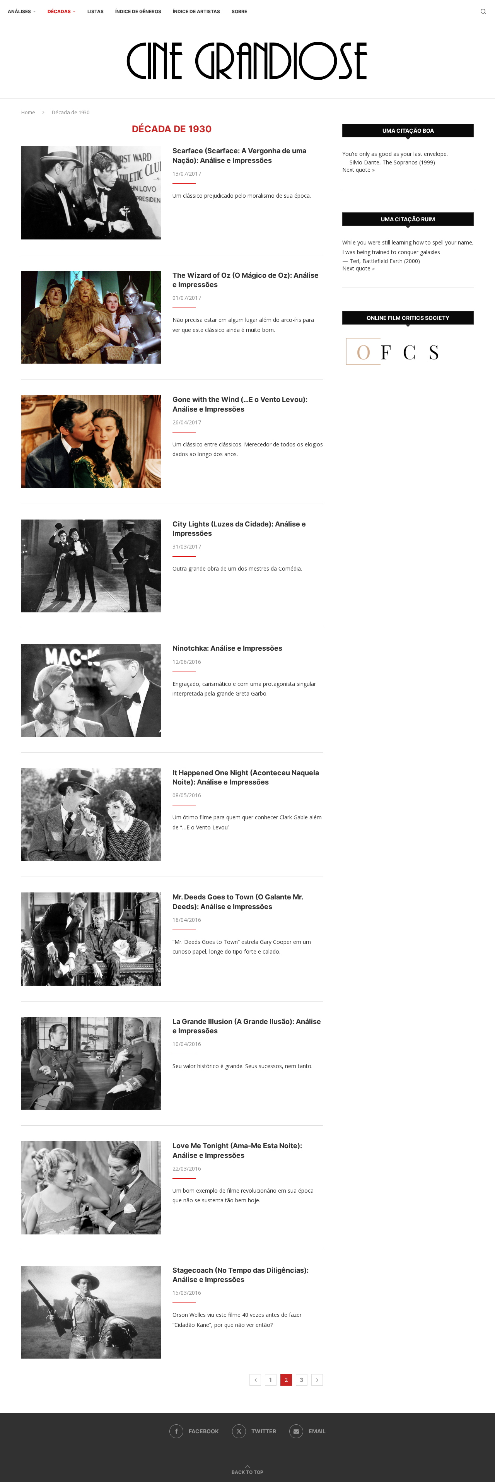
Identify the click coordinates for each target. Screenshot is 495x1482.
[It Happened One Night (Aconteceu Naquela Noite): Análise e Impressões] (91, 814)
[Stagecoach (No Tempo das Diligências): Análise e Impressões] (91, 1312)
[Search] (483, 11)
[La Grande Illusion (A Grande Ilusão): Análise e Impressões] (91, 1063)
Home (28, 112)
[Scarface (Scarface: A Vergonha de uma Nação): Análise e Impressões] (91, 192)
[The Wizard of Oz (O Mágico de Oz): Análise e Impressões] (91, 317)
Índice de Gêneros (138, 11)
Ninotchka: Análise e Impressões (227, 648)
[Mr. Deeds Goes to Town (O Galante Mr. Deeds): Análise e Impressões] (91, 938)
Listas (95, 11)
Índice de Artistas (196, 11)
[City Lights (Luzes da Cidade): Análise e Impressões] (91, 566)
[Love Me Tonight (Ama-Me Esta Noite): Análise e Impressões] (91, 1187)
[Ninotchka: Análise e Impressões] (91, 690)
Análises (19, 11)
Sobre (239, 11)
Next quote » (358, 169)
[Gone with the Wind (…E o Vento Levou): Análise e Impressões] (91, 441)
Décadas (59, 11)
